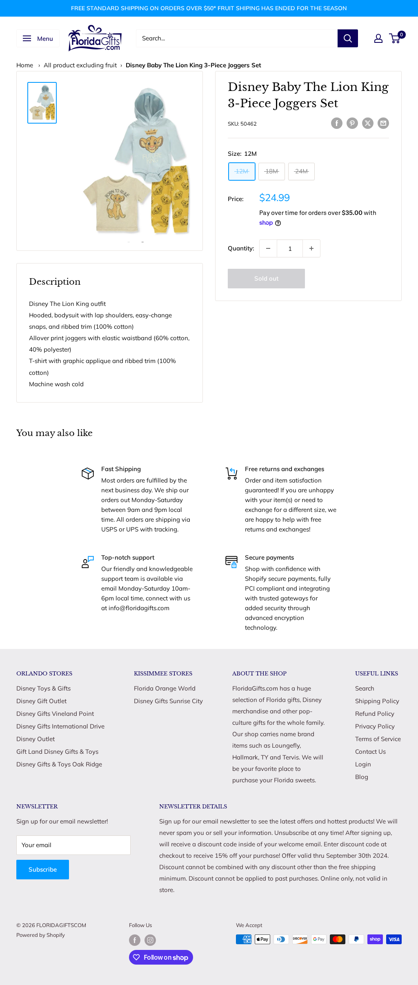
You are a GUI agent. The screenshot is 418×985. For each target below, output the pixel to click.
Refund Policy (374, 713)
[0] (395, 38)
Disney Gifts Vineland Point (55, 713)
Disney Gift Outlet (41, 701)
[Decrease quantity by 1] (268, 248)
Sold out (266, 278)
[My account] (378, 38)
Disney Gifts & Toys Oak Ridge (59, 764)
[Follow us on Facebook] (134, 940)
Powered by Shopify (40, 935)
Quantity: (241, 248)
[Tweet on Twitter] (368, 122)
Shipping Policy (377, 701)
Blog (361, 777)
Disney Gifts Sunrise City (168, 701)
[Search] (348, 38)
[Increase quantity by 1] (311, 248)
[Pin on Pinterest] (352, 122)
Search (364, 688)
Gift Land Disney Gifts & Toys (57, 751)
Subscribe (43, 869)
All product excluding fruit (80, 65)
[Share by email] (383, 122)
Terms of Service (378, 739)
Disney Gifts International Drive (60, 726)
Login (363, 764)
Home (24, 65)
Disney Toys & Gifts (43, 688)
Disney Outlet (35, 739)
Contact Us (370, 751)
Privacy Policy (375, 726)
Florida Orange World (165, 688)
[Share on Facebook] (336, 122)
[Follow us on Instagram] (150, 940)
